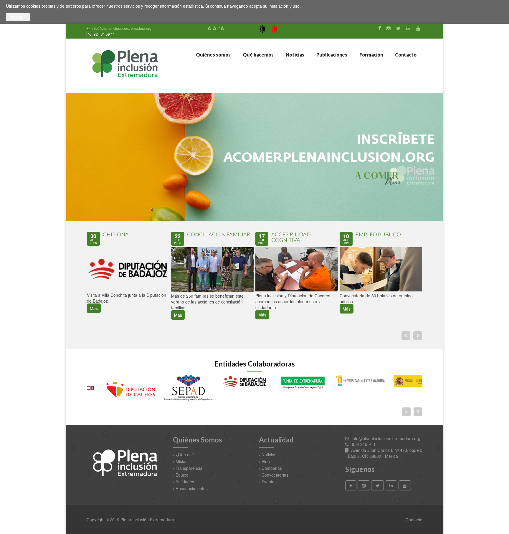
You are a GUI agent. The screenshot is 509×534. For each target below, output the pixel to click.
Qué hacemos (258, 54)
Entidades (185, 482)
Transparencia (189, 468)
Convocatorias (275, 475)
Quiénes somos (213, 54)
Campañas (272, 468)
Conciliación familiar (218, 234)
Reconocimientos (192, 488)
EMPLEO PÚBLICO (378, 234)
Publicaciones (331, 54)
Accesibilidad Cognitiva (291, 237)
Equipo (182, 475)
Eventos (269, 482)
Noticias (294, 54)
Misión (182, 461)
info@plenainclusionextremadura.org (121, 28)
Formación (370, 54)
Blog (266, 461)
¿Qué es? (185, 454)
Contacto (405, 54)
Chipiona (116, 234)
